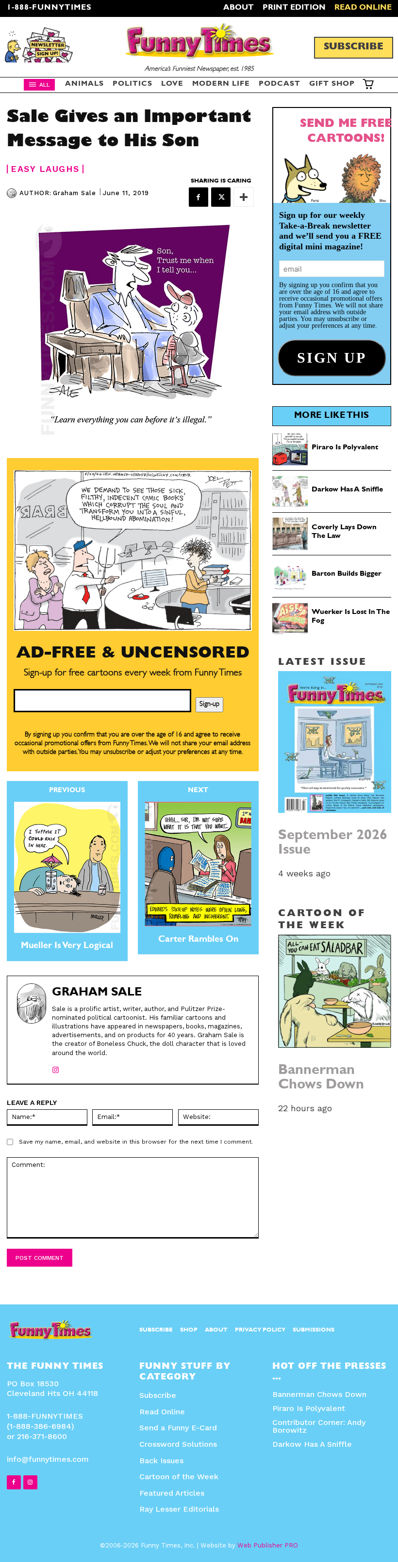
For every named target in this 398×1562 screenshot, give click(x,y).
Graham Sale (74, 193)
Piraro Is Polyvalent (345, 448)
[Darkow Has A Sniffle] (290, 491)
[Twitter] (221, 197)
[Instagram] (55, 1068)
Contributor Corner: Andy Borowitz (318, 1426)
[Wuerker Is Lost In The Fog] (290, 618)
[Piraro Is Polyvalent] (290, 449)
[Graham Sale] (13, 193)
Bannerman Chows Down (321, 1078)
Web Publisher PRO (267, 1545)
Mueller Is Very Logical (67, 946)
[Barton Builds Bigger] (290, 576)
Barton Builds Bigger (346, 574)
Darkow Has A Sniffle (347, 490)
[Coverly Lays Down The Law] (290, 534)
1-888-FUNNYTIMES (49, 8)
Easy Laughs (45, 169)
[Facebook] (198, 197)
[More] (243, 197)
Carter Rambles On (198, 940)
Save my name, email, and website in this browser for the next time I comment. (136, 1141)
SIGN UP (199, 910)
